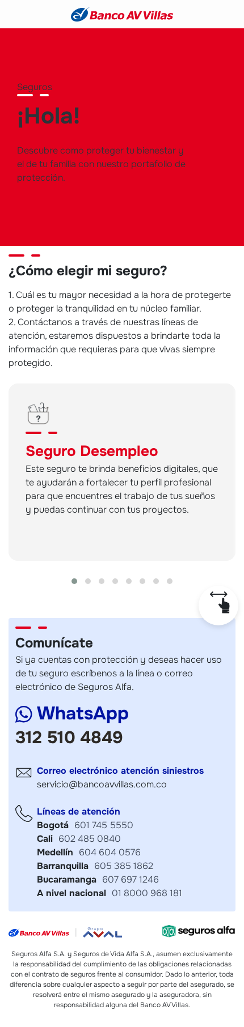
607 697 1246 (130, 879)
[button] (74, 581)
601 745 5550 (103, 825)
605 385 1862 (123, 866)
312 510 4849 (69, 737)
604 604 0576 (110, 852)
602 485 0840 (89, 839)
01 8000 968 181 (147, 893)
